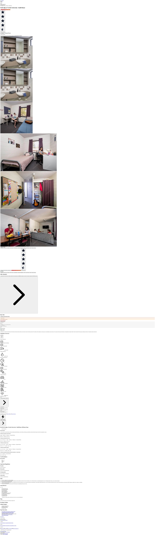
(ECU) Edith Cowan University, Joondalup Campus (8, 511)
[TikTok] (4, 531)
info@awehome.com (5, 533)
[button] (77, 52)
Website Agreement (5, 525)
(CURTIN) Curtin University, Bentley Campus (8, 512)
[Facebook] (1, 531)
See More (2, 335)
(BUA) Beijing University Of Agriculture (7, 514)
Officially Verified (7, 316)
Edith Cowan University (5, 515)
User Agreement (10, 525)
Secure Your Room (3, 419)
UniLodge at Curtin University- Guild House (12, 7)
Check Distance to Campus (18, 35)
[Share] (1, 271)
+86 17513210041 (5, 534)
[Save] (3, 271)
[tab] (2, 272)
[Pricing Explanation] (1, 397)
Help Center (1, 525)
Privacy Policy (14, 525)
